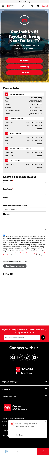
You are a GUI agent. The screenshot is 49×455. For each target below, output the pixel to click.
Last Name (8, 189)
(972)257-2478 (35, 101)
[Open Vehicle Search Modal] (18, 451)
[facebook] (13, 357)
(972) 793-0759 (35, 110)
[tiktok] (27, 357)
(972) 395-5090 (35, 98)
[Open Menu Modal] (3, 6)
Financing (24, 66)
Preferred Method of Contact (15, 205)
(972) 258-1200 (35, 113)
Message (7, 214)
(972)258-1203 (35, 107)
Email (6, 197)
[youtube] (35, 357)
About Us (24, 72)
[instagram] (20, 357)
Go (43, 337)
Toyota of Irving (19, 418)
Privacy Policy (7, 425)
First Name (8, 180)
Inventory (24, 60)
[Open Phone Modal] (32, 6)
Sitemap (5, 430)
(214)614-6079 (36, 104)
